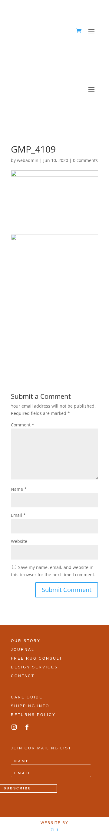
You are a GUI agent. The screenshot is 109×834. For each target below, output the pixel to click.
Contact (23, 676)
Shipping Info (30, 706)
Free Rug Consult (36, 658)
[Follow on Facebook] (26, 727)
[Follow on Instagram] (14, 727)
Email (18, 515)
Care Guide (27, 697)
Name (19, 489)
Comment (22, 425)
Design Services (34, 667)
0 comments (85, 160)
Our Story (26, 641)
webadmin (27, 160)
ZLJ (54, 830)
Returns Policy (33, 715)
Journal (23, 649)
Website (19, 541)
